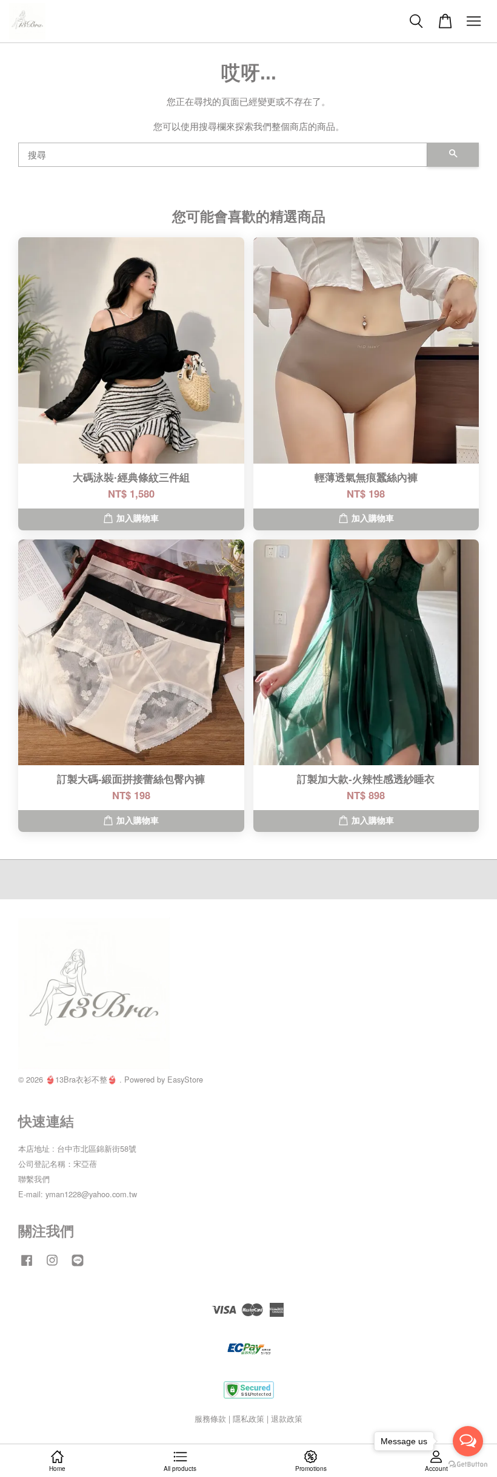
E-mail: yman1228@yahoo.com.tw (77, 1194)
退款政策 (286, 1418)
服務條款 (210, 1418)
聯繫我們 (34, 1179)
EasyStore (185, 1079)
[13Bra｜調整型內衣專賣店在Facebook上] (26, 1265)
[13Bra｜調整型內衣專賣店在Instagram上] (52, 1265)
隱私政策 (248, 1418)
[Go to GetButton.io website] (468, 1465)
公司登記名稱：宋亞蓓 (57, 1163)
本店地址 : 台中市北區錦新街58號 (77, 1148)
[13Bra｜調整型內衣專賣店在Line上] (77, 1265)
